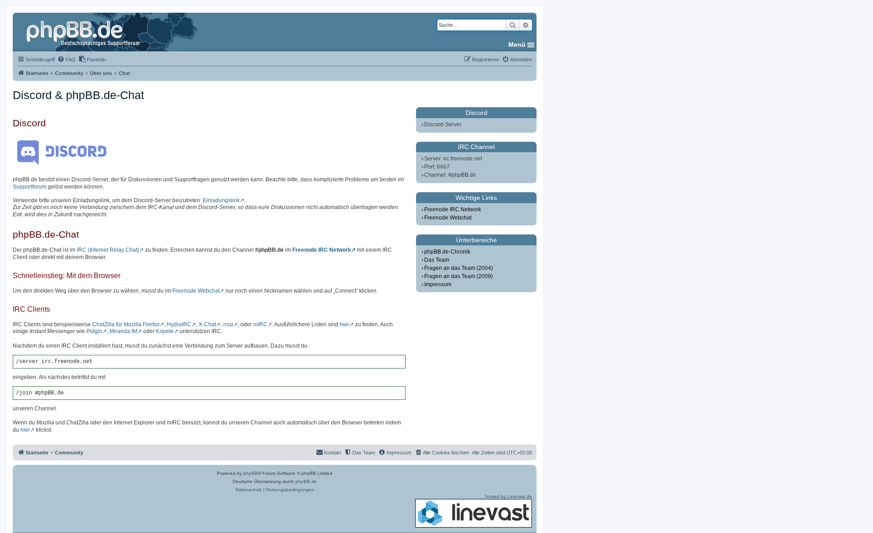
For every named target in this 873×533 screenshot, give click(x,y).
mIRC (260, 324)
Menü (517, 44)
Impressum (438, 284)
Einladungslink (221, 200)
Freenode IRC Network (321, 250)
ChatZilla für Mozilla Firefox (126, 324)
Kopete (165, 331)
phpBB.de (306, 481)
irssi (228, 324)
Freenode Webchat (196, 291)
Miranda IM (123, 331)
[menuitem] (66, 59)
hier (344, 324)
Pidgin (94, 331)
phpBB (250, 473)
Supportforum (29, 187)
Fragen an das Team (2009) (458, 276)
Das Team (436, 260)
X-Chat (207, 324)
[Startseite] (84, 32)
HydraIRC (179, 324)
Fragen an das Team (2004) (458, 268)
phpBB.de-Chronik (447, 252)
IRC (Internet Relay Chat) (108, 250)
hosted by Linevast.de (508, 496)
